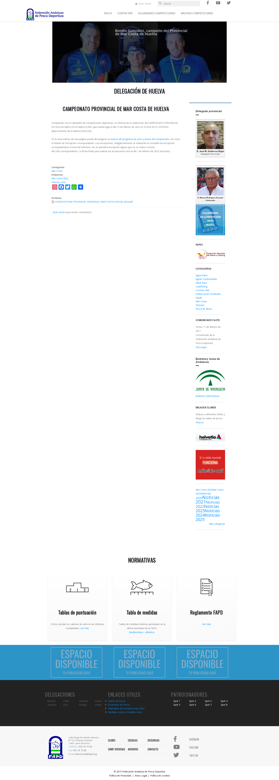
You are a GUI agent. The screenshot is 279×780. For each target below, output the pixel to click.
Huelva (98, 701)
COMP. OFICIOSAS (116, 749)
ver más (84, 628)
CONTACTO (153, 749)
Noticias (200, 305)
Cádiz (66, 701)
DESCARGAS (153, 740)
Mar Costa (57, 170)
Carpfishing (201, 286)
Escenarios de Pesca (118, 704)
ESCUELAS (132, 740)
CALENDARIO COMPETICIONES (156, 13)
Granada (51, 704)
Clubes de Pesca (116, 701)
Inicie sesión (59, 212)
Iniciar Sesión (144, 3)
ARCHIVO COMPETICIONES (197, 13)
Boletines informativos (207, 396)
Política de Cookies (160, 775)
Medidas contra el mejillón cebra (125, 712)
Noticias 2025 (208, 517)
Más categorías (217, 523)
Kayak (199, 297)
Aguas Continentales (206, 279)
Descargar (201, 347)
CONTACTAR (124, 13)
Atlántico (150, 632)
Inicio (108, 13)
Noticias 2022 (59, 182)
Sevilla (98, 704)
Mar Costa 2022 (60, 178)
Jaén (65, 704)
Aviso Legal (141, 775)
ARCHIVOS (133, 749)
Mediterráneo (136, 632)
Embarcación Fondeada (208, 293)
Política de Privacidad (120, 775)
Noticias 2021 (207, 499)
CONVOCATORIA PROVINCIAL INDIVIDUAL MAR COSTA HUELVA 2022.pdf (94, 201)
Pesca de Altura (204, 308)
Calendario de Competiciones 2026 (126, 708)
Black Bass (201, 282)
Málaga (83, 704)
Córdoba (83, 701)
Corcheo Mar (202, 290)
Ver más (206, 624)
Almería (51, 701)
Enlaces (200, 422)
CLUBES (111, 740)
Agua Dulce (202, 275)
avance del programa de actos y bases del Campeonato (140, 139)
